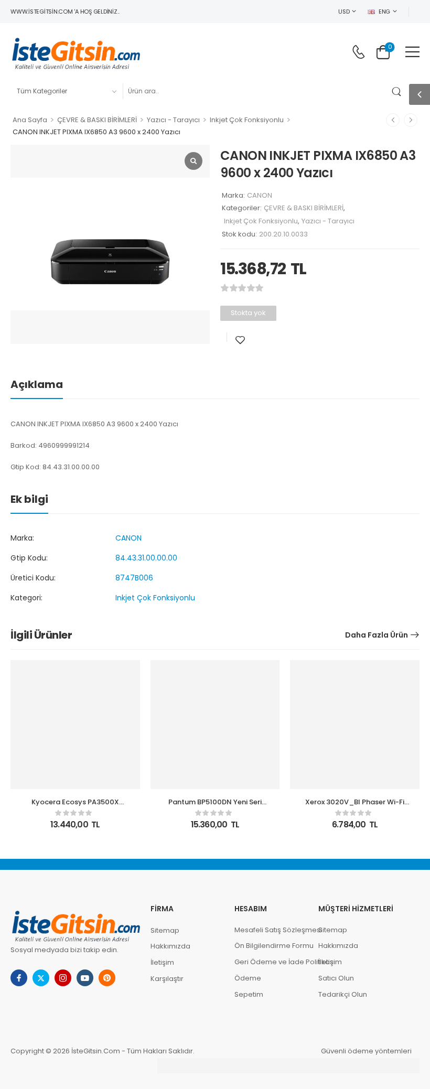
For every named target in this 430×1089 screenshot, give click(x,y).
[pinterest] (107, 977)
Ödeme (247, 978)
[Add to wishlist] (240, 340)
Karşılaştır (167, 979)
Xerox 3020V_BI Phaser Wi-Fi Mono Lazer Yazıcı (354, 806)
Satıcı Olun (336, 978)
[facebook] (18, 977)
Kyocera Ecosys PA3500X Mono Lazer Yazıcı (75, 806)
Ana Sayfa (30, 120)
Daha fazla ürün (376, 635)
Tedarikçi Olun (342, 994)
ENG (384, 11)
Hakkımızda (170, 946)
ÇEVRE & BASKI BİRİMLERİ (97, 120)
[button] (412, 52)
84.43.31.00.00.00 (146, 558)
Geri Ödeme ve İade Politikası (271, 962)
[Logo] (76, 52)
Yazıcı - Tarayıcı (173, 120)
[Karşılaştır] (255, 340)
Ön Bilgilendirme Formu (271, 946)
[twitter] (41, 977)
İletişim (162, 962)
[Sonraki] (411, 120)
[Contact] (358, 52)
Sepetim (248, 994)
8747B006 (134, 578)
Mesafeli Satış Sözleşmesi (271, 930)
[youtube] (85, 977)
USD (343, 11)
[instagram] (63, 977)
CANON (259, 195)
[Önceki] (393, 120)
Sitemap (164, 930)
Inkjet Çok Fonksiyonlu (247, 120)
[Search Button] (398, 91)
